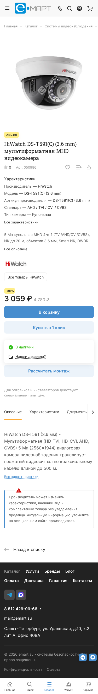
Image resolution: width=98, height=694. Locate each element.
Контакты (82, 580)
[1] (49, 82)
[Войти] (79, 8)
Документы (77, 412)
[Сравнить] (79, 167)
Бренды (52, 571)
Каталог (12, 571)
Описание (13, 412)
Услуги (32, 571)
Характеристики (44, 412)
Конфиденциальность (23, 669)
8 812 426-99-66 (20, 609)
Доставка (34, 580)
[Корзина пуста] (90, 8)
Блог (69, 571)
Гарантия (58, 580)
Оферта (53, 669)
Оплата (11, 580)
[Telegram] (9, 595)
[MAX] (21, 595)
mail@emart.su (18, 618)
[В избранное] (68, 167)
